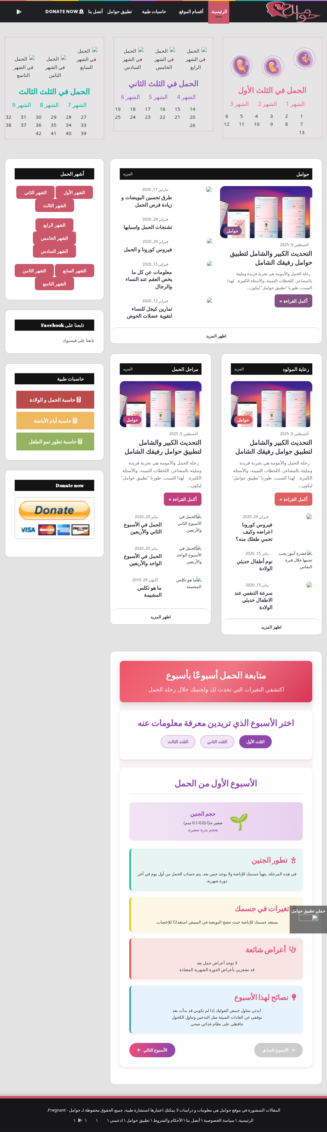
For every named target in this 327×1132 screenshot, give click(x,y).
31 (24, 117)
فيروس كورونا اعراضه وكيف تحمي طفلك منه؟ (254, 531)
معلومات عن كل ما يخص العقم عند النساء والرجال (148, 279)
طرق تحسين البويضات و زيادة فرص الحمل (146, 201)
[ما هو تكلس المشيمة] (184, 588)
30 (39, 117)
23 (148, 117)
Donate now (62, 11)
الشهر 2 (267, 104)
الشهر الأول (74, 192)
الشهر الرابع (54, 225)
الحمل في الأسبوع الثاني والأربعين (143, 528)
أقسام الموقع (191, 11)
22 (162, 117)
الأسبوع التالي (155, 1050)
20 (192, 117)
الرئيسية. (218, 11)
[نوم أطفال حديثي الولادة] (294, 562)
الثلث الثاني (217, 741)
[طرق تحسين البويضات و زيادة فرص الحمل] (209, 189)
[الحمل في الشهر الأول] (304, 55)
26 (192, 125)
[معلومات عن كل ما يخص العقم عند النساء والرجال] (209, 264)
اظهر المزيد (216, 336)
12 (227, 124)
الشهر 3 (239, 104)
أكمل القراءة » (293, 301)
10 (257, 124)
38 (8, 125)
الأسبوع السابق (275, 1050)
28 (69, 117)
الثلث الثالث (178, 741)
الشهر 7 (77, 105)
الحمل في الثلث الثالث (54, 91)
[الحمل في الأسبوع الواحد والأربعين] (184, 557)
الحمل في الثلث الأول (272, 90)
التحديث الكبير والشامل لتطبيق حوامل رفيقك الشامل (271, 258)
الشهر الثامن (34, 271)
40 (69, 133)
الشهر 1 (295, 104)
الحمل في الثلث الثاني (164, 83)
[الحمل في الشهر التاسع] (23, 63)
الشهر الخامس (54, 238)
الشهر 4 (186, 97)
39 (84, 133)
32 (8, 117)
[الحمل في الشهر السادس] (132, 55)
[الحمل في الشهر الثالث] (241, 63)
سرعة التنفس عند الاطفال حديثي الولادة (253, 600)
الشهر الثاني (35, 192)
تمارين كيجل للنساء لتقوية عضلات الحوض (149, 312)
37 (24, 125)
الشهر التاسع (54, 284)
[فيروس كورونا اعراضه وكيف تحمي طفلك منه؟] (309, 516)
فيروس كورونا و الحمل (148, 249)
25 (118, 117)
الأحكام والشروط (168, 1120)
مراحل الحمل (185, 369)
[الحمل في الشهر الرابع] (195, 55)
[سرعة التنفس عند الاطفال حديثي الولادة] (309, 585)
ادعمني (116, 1120)
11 (242, 124)
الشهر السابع (74, 271)
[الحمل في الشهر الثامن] (55, 63)
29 (54, 117)
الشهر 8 (49, 105)
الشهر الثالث (54, 205)
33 (84, 125)
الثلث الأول (255, 741)
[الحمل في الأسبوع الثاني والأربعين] (184, 525)
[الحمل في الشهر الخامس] (164, 55)
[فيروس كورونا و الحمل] (209, 241)
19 (118, 109)
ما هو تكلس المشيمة (149, 591)
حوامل (302, 174)
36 (39, 125)
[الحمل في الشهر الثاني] (273, 63)
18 (133, 109)
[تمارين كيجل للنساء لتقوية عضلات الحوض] (209, 301)
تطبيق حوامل (119, 11)
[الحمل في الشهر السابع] (87, 55)
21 (177, 117)
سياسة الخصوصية (219, 1120)
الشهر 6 (130, 97)
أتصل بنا (95, 11)
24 (133, 117)
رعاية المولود (296, 369)
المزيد (128, 174)
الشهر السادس (54, 251)
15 (177, 109)
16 (162, 109)
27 (84, 117)
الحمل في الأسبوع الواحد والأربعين (143, 560)
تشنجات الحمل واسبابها (148, 226)
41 (54, 133)
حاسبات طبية (154, 11)
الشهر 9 (21, 105)
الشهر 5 (158, 97)
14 (192, 109)
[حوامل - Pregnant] (292, 12)
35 (54, 125)
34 (69, 125)
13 (302, 132)
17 (148, 109)
